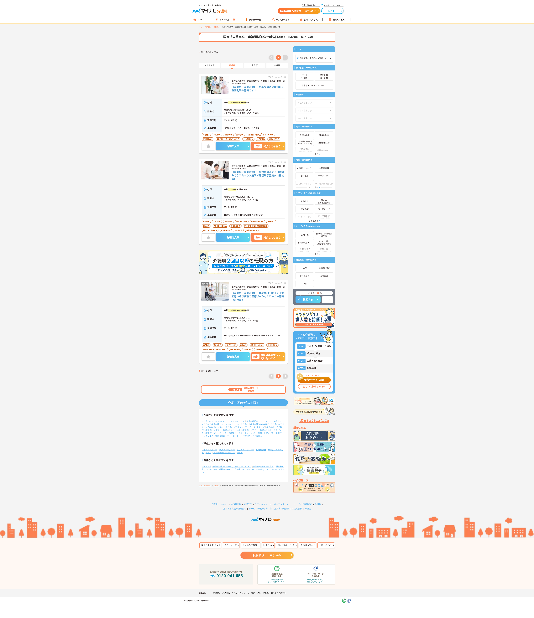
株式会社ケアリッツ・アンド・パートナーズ (245, 427)
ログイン (332, 11)
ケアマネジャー (262, 504)
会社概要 (216, 593)
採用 (253, 593)
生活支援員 (297, 508)
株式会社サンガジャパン (216, 433)
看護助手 (248, 504)
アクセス (226, 593)
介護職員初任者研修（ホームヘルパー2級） (232, 466)
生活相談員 (261, 450)
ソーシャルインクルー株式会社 (234, 424)
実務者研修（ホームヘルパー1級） (250, 469)
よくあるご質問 (250, 545)
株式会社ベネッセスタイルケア (215, 421)
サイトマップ (230, 545)
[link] (209, 65)
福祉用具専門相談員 (279, 508)
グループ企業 (263, 593)
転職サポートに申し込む (298, 11)
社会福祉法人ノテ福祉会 (251, 436)
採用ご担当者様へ (209, 545)
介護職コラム (307, 545)
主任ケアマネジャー (245, 450)
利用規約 (267, 545)
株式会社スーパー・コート (227, 436)
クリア (327, 299)
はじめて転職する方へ (314, 386)
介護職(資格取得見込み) (263, 466)
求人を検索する (283, 19)
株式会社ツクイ (237, 421)
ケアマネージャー (227, 450)
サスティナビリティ (240, 593)
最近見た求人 (338, 19)
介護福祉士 (206, 466)
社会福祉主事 (211, 469)
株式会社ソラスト (213, 430)
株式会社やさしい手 (232, 430)
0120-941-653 (230, 575)
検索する (308, 299)
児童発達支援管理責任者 (224, 452)
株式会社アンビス (266, 433)
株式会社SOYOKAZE (259, 424)
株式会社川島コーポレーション (242, 433)
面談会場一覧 (255, 19)
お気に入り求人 (311, 19)
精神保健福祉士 (226, 469)
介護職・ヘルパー (209, 450)
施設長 (208, 452)
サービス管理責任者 (258, 508)
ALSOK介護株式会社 (215, 427)
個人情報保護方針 (278, 593)
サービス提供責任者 (302, 504)
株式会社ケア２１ (250, 430)
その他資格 (272, 469)
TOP (200, 19)
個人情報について (286, 545)
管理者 (240, 452)
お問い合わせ (325, 545)
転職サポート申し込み (267, 555)
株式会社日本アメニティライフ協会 (262, 421)
